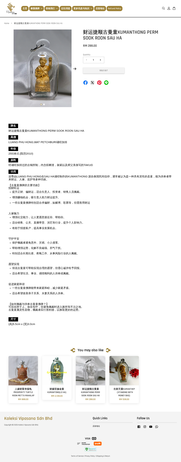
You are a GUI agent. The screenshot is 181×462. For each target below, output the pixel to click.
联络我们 (50, 8)
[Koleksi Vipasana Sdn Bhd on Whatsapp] (157, 428)
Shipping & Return (103, 456)
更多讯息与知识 (81, 8)
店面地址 (100, 8)
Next (74, 68)
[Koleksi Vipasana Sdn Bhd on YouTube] (151, 428)
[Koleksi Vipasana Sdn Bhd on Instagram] (145, 428)
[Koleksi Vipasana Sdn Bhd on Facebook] (139, 428)
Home (6, 23)
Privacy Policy (90, 456)
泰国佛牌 (35, 8)
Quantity (86, 54)
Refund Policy (114, 8)
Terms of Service (77, 456)
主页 (25, 8)
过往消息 (65, 8)
